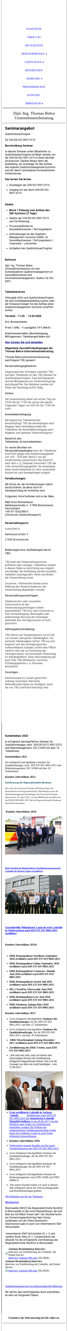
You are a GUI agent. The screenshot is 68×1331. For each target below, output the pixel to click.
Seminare (33, 78)
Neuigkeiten (34, 45)
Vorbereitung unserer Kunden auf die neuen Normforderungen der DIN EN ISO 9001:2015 (34, 1147)
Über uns (34, 37)
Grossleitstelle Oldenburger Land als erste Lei (30, 927)
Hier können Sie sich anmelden (24, 342)
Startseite (34, 28)
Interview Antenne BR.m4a (22, 1257)
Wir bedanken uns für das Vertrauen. (24, 1196)
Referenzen (34, 70)
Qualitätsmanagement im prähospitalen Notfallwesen (34, 1286)
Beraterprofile (33, 53)
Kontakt (33, 95)
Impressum (33, 103)
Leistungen (33, 62)
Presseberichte (34, 86)
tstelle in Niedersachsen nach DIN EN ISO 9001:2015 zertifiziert (33, 930)
